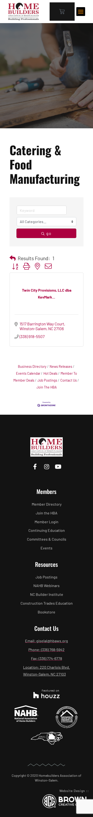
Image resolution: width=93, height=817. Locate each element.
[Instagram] (46, 466)
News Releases (61, 366)
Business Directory (32, 366)
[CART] (62, 11)
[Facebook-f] (35, 466)
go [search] (49, 233)
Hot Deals (50, 373)
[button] (80, 11)
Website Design (72, 791)
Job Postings (47, 380)
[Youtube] (58, 466)
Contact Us (68, 380)
